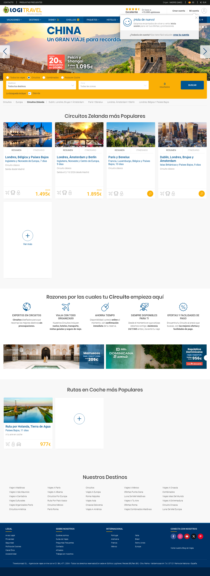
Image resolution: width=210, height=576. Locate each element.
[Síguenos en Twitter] (194, 536)
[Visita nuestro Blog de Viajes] (187, 553)
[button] (5, 51)
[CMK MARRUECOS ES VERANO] (53, 356)
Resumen (16, 150)
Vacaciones (13, 20)
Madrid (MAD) (172, 2)
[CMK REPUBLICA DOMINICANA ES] (156, 356)
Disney (52, 20)
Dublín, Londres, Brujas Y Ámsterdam (66, 102)
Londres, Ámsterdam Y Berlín (121, 102)
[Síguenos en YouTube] (187, 536)
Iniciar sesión (186, 22)
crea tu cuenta (181, 34)
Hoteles (111, 20)
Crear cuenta (178, 11)
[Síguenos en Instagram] (180, 536)
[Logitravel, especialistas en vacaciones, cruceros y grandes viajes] (22, 9)
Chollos (71, 20)
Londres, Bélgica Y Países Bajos (154, 102)
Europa (19, 102)
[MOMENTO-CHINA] (105, 52)
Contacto (8, 2)
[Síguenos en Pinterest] (201, 536)
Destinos (34, 20)
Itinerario (39, 150)
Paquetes (92, 20)
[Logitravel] (142, 11)
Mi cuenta (194, 11)
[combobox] (41, 85)
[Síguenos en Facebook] (174, 536)
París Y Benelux (95, 102)
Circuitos (7, 102)
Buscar (192, 85)
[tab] (200, 27)
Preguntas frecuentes (31, 2)
